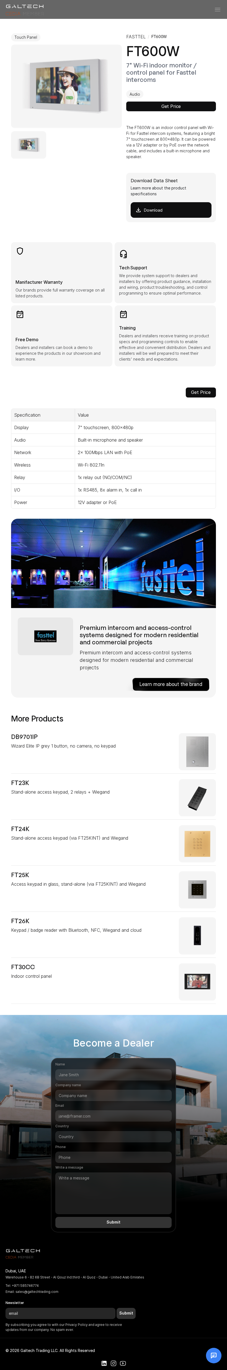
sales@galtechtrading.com (37, 1292)
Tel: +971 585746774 (22, 1285)
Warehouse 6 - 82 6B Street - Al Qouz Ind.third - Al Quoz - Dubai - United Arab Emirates (75, 1277)
